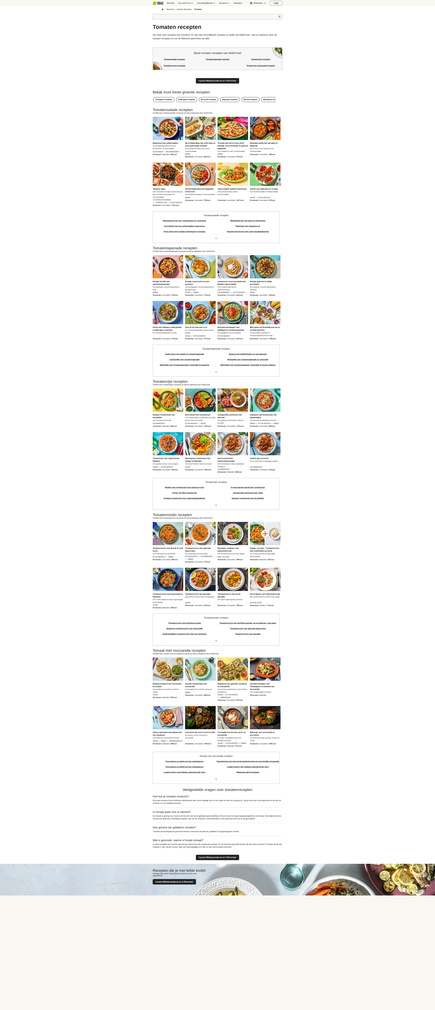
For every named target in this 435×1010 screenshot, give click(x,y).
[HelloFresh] (158, 3)
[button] (258, 3)
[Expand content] (216, 238)
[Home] (162, 9)
